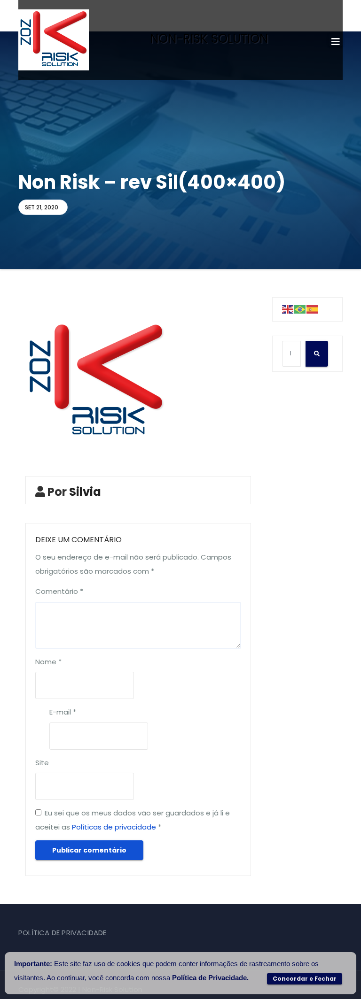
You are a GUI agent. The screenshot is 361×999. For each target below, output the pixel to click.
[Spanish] (312, 309)
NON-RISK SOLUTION (209, 38)
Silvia (85, 492)
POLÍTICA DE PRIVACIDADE (62, 933)
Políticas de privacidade (114, 827)
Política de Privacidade (209, 978)
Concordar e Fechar (305, 979)
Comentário (59, 591)
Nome (48, 662)
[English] (288, 309)
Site (42, 763)
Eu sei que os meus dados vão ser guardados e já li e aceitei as (132, 820)
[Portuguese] (300, 309)
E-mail (62, 712)
